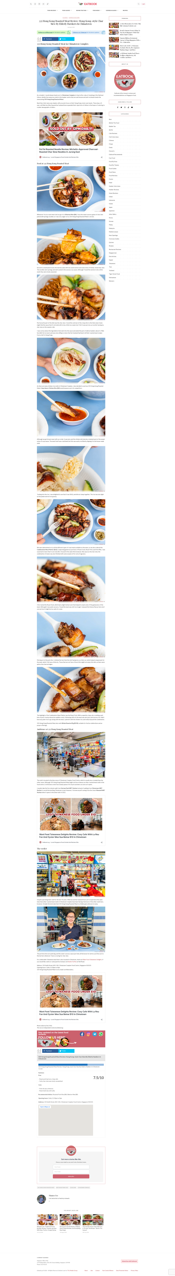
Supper (111, 260)
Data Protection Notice (122, 1270)
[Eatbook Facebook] (82, 1034)
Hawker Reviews (74, 17)
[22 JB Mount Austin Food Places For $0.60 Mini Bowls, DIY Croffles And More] (114, 55)
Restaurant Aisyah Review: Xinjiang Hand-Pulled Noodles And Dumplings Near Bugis (70, 1228)
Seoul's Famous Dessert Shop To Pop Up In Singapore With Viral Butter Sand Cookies (130, 33)
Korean (111, 221)
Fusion (111, 179)
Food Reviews (51, 10)
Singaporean (113, 253)
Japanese (111, 210)
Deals (110, 147)
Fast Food (112, 158)
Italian (111, 203)
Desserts (111, 151)
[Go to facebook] (35, 4)
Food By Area (113, 161)
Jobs (91, 1270)
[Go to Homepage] (87, 3)
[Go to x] (31, 4)
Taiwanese (112, 263)
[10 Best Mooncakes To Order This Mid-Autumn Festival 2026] (114, 25)
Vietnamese (112, 277)
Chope (111, 144)
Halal (110, 182)
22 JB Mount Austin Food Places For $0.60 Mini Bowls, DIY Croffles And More (129, 55)
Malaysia (111, 228)
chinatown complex (84, 1187)
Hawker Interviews (114, 186)
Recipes (125, 10)
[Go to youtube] (43, 4)
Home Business (113, 193)
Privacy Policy (134, 1270)
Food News (96, 10)
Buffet (111, 130)
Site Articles (112, 256)
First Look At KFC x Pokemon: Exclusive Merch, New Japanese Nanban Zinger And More (130, 48)
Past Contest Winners (107, 1270)
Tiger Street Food (114, 274)
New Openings (113, 235)
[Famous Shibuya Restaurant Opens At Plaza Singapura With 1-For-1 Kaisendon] (114, 40)
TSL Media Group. (72, 1270)
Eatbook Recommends (115, 154)
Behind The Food (81, 10)
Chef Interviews (114, 137)
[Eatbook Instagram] (88, 1034)
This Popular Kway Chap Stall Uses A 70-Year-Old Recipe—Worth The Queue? (92, 1228)
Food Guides (66, 10)
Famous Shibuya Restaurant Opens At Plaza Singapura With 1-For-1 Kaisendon (130, 40)
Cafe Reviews (113, 133)
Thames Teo (53, 1196)
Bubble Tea (112, 126)
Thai (110, 267)
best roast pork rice (62, 1187)
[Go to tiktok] (47, 4)
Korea (111, 218)
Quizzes (111, 242)
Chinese (65, 17)
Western (111, 281)
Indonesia (112, 200)
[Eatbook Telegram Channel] (95, 1034)
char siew (73, 1187)
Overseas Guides (111, 10)
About (86, 1270)
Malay (111, 225)
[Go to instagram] (39, 4)
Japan (110, 207)
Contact (97, 1270)
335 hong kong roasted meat (46, 1187)
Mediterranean (113, 232)
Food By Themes (114, 165)
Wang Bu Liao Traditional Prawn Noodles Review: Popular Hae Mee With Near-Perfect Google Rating (47, 1228)
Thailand (111, 270)
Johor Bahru (112, 214)
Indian (111, 196)
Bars (110, 119)
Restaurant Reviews (115, 249)
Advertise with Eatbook (129, 1261)
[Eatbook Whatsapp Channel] (101, 1034)
